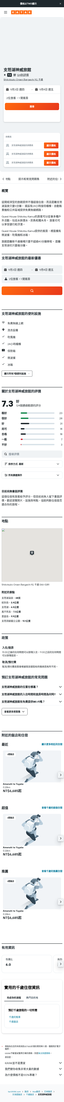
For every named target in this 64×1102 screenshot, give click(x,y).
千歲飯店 (13, 1021)
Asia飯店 (36, 1091)
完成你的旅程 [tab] (14, 997)
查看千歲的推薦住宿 (52, 871)
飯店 (27, 1091)
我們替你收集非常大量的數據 (22, 1069)
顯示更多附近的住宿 (52, 744)
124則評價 (23, 75)
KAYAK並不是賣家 (15, 1063)
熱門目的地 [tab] (32, 997)
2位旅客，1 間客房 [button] (17, 98)
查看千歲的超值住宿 (52, 807)
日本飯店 (48, 1091)
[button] (60, 3)
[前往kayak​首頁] (21, 12)
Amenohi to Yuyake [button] (13, 783)
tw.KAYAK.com (14, 1091)
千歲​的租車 (15, 1017)
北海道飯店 (17, 1094)
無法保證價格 (44, 1053)
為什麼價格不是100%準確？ (21, 1075)
